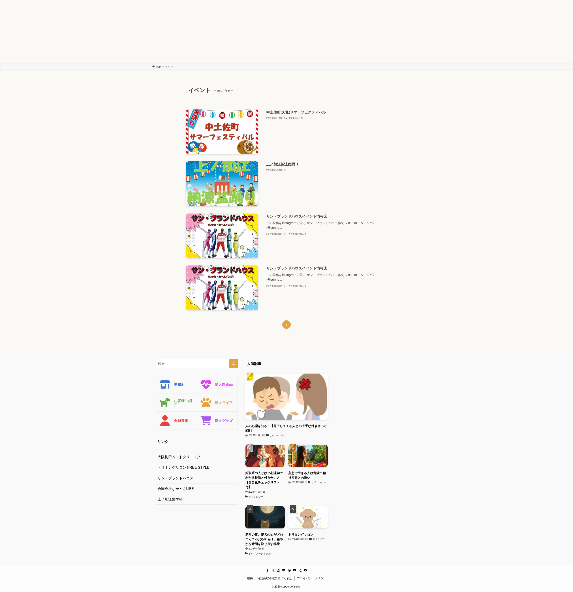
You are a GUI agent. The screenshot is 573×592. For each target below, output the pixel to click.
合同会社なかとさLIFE (176, 488)
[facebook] (268, 570)
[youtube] (295, 570)
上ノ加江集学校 (170, 499)
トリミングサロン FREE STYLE (184, 467)
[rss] (300, 570)
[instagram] (278, 570)
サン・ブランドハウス (175, 478)
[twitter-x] (273, 570)
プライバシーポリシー (311, 578)
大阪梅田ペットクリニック (179, 456)
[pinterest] (289, 570)
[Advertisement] (134, 31)
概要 (250, 578)
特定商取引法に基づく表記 (274, 578)
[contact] (305, 570)
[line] (284, 570)
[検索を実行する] (233, 363)
